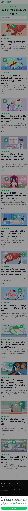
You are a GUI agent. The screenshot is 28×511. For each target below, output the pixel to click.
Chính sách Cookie (16, 503)
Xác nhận (14, 508)
